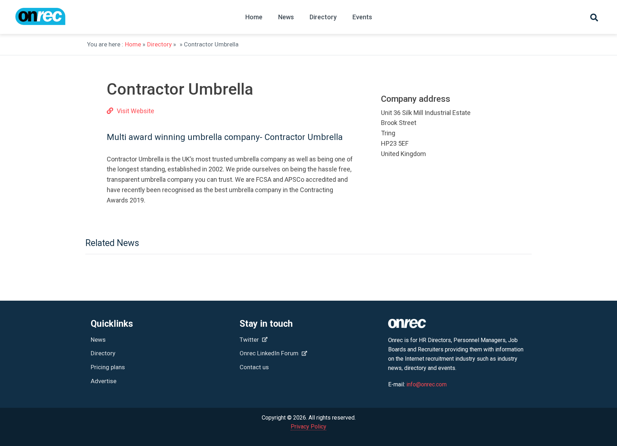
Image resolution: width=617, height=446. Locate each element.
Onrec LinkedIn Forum (270, 353)
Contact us (254, 367)
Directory (323, 17)
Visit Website (135, 111)
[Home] (40, 20)
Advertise (103, 381)
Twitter (250, 339)
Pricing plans (108, 367)
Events (362, 17)
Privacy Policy (308, 426)
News (286, 17)
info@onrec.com (426, 384)
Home (253, 17)
